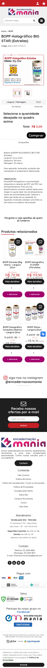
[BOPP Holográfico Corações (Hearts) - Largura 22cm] (12, 333)
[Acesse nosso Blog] (23, 563)
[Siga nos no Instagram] (18, 563)
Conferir (23, 463)
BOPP (10, 31)
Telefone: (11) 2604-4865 (24, 550)
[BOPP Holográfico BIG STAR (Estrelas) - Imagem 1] (17, 93)
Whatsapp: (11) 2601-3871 (24, 553)
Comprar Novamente (23, 499)
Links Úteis (23, 506)
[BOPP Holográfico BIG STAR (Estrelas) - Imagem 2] (28, 93)
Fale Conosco (23, 475)
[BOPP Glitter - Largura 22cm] (35, 333)
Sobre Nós (23, 495)
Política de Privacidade (23, 487)
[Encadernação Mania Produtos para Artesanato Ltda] (23, 12)
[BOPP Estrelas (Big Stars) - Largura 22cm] (12, 268)
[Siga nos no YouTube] (14, 563)
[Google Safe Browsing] (26, 599)
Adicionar (13, 294)
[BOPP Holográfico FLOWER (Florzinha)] (35, 268)
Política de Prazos (23, 479)
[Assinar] (23, 425)
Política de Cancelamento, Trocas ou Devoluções (23, 483)
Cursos (24, 502)
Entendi (23, 665)
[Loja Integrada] (32, 641)
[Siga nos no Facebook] (10, 563)
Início (3, 31)
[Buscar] (34, 20)
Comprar (36, 135)
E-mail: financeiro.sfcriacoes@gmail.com (24, 555)
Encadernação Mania (23, 491)
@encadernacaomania (23, 381)
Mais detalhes (12, 281)
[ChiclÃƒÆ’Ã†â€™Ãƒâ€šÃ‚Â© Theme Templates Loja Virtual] (15, 641)
